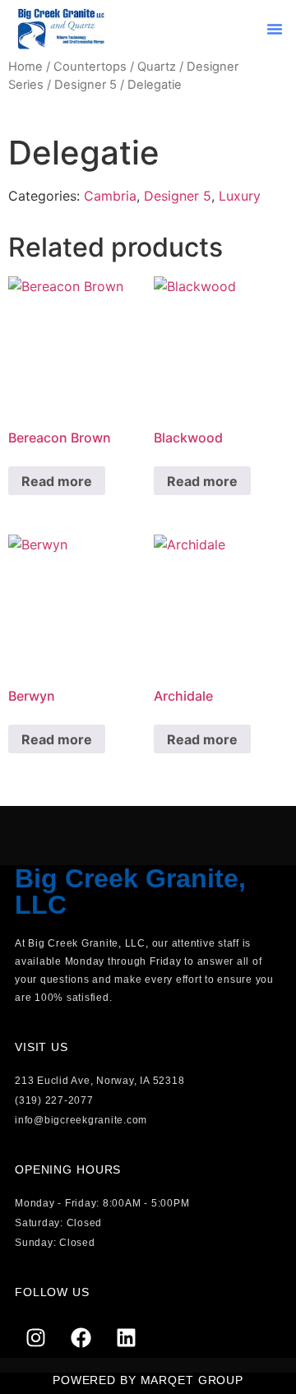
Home (25, 66)
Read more (56, 481)
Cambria (110, 196)
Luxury (240, 196)
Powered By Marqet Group (148, 1380)
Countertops (90, 66)
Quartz (156, 66)
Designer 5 (85, 84)
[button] (274, 28)
